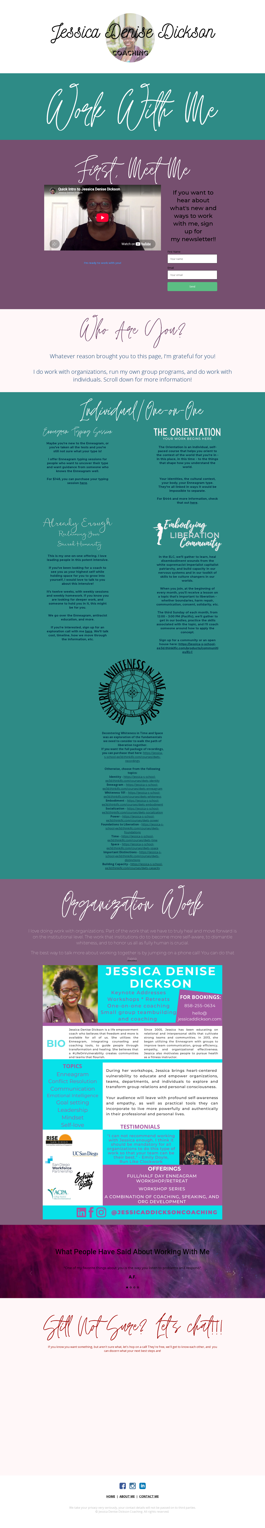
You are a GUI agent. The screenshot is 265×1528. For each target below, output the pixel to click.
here (83, 483)
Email (170, 267)
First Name (173, 251)
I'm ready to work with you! (102, 263)
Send (192, 286)
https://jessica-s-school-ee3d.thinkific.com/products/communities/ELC (187, 648)
